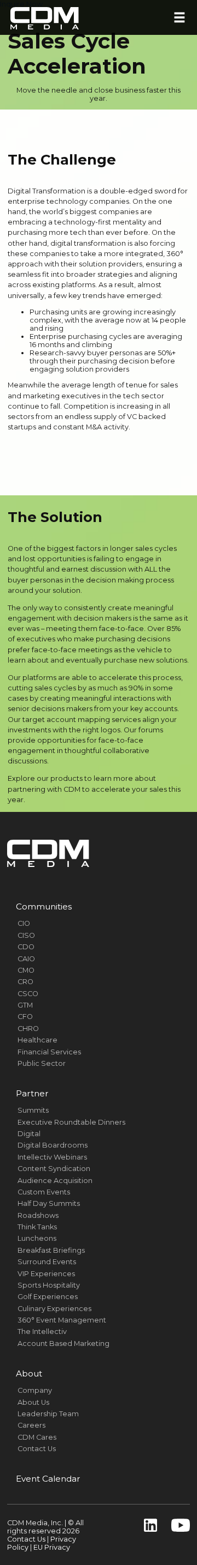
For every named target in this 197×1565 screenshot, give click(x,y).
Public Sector (42, 1063)
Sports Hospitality (49, 1285)
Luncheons (37, 1238)
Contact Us (37, 1449)
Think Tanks (37, 1227)
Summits (33, 1110)
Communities (44, 906)
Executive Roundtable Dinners (71, 1122)
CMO (26, 970)
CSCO (28, 994)
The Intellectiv (42, 1331)
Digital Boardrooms (53, 1145)
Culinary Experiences (54, 1309)
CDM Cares (37, 1437)
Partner (32, 1093)
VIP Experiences (46, 1274)
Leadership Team (48, 1414)
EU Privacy (51, 1547)
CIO (24, 923)
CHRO (28, 1028)
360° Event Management (62, 1320)
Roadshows (38, 1215)
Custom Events (44, 1192)
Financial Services (49, 1052)
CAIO (26, 959)
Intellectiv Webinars (52, 1157)
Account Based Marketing (63, 1343)
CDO (26, 947)
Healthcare (37, 1040)
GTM (25, 1005)
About (29, 1373)
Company (35, 1390)
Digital (29, 1134)
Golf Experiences (48, 1297)
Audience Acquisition (55, 1180)
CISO (26, 935)
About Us (33, 1402)
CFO (25, 1016)
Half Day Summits (49, 1203)
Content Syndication (54, 1168)
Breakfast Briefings (51, 1250)
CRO (25, 982)
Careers (31, 1425)
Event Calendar (48, 1478)
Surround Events (47, 1262)
